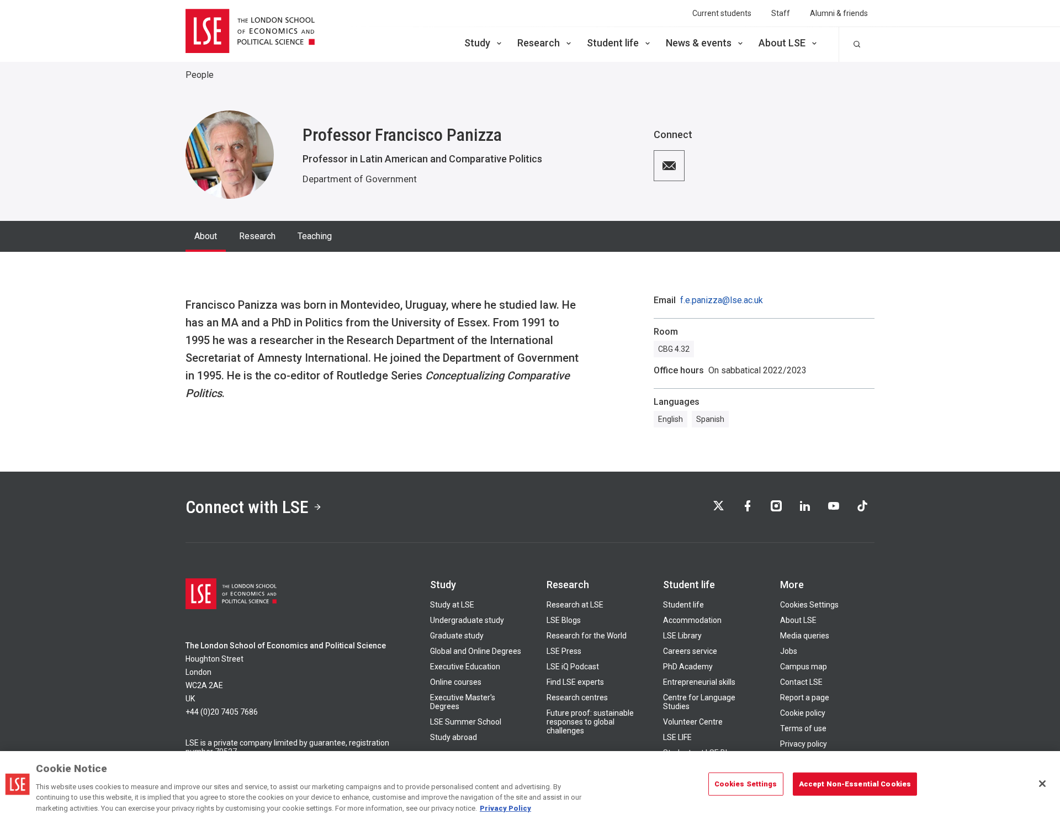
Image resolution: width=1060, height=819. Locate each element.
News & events (699, 43)
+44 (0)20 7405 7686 (222, 711)
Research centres (577, 697)
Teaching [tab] (315, 236)
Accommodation (692, 620)
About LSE (782, 43)
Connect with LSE (247, 506)
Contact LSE (801, 682)
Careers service (690, 651)
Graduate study (457, 635)
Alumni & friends (839, 13)
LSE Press (564, 651)
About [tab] (205, 236)
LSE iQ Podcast (573, 666)
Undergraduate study (467, 620)
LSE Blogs (564, 620)
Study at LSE (452, 604)
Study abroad (453, 737)
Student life (613, 43)
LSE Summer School (465, 721)
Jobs (788, 651)
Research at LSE (575, 604)
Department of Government (360, 178)
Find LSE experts (575, 682)
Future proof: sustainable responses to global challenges (590, 722)
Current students (721, 13)
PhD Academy (688, 666)
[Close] (1042, 784)
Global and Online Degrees (475, 651)
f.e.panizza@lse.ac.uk (721, 300)
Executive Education (465, 666)
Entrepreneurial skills (699, 682)
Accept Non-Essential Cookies (855, 784)
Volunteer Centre (693, 721)
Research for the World (587, 635)
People (200, 75)
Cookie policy (802, 713)
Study (477, 43)
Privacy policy (803, 743)
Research (538, 43)
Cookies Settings (809, 604)
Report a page (804, 697)
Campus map (803, 666)
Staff (780, 13)
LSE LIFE (677, 737)
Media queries (804, 635)
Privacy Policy (505, 808)
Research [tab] (257, 236)
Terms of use (803, 728)
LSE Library (682, 635)
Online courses (455, 682)
